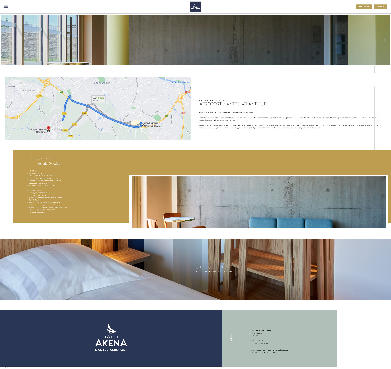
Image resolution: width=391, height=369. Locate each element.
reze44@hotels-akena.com (258, 343)
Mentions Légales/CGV (280, 350)
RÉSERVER (4, 368)
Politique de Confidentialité (260, 350)
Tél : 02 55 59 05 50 (256, 341)
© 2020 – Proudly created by (264, 352)
